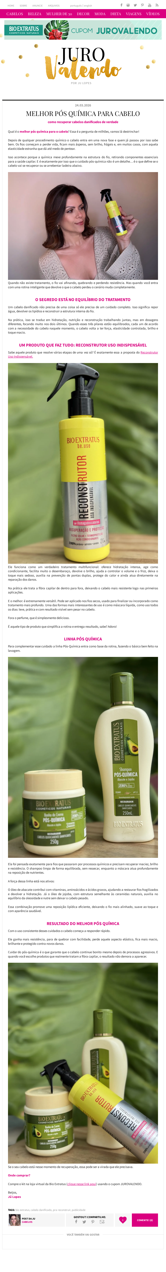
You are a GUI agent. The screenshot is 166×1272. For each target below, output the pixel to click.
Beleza (34, 13)
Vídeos (153, 13)
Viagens (133, 13)
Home (11, 5)
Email (102, 1222)
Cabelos (14, 13)
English (88, 5)
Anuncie (37, 5)
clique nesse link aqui (81, 1184)
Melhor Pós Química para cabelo (83, 113)
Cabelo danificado (41, 1210)
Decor (83, 13)
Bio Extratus (22, 1210)
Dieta (115, 13)
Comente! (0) (145, 1220)
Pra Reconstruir (61, 1210)
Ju (33, 1218)
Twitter (84, 1222)
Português (76, 5)
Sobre (23, 5)
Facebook (76, 1222)
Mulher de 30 (59, 13)
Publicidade (78, 1210)
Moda (99, 13)
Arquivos (53, 5)
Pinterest (92, 1222)
